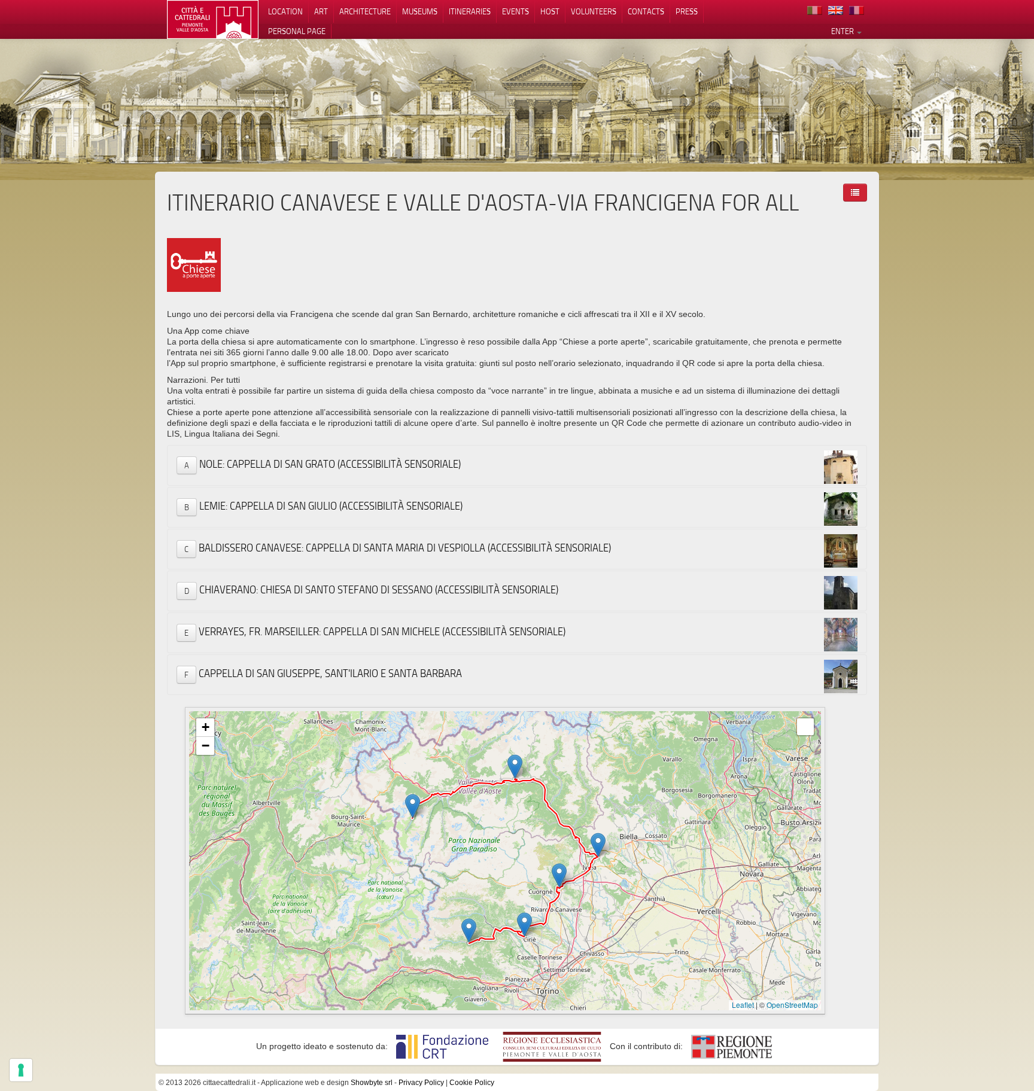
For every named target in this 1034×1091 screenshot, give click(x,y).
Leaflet (743, 1004)
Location (285, 11)
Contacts (646, 11)
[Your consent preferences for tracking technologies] (21, 1070)
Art (321, 11)
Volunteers (593, 11)
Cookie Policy (471, 1082)
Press (687, 11)
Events (515, 11)
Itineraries (470, 11)
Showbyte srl (372, 1082)
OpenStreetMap (792, 1004)
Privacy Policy (421, 1082)
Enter (843, 31)
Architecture (365, 11)
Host (549, 11)
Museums (419, 11)
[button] (524, 924)
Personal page (297, 31)
